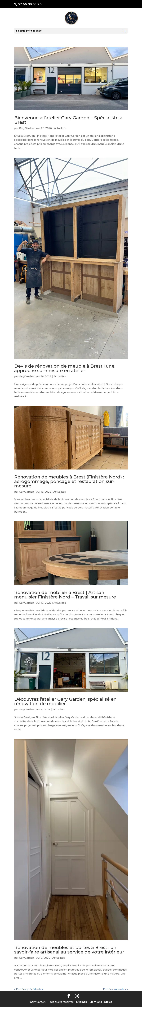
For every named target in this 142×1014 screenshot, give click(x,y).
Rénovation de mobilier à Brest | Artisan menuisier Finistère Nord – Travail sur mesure (65, 595)
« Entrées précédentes (28, 989)
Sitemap (81, 1001)
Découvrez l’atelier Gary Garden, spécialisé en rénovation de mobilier (65, 701)
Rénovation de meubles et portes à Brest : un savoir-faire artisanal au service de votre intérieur (69, 950)
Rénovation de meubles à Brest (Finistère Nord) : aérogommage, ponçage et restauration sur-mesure (69, 481)
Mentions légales (101, 1001)
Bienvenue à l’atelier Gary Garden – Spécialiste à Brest (68, 120)
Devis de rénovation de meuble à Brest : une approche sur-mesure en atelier (64, 368)
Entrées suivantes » (115, 989)
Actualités (60, 128)
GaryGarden (26, 128)
